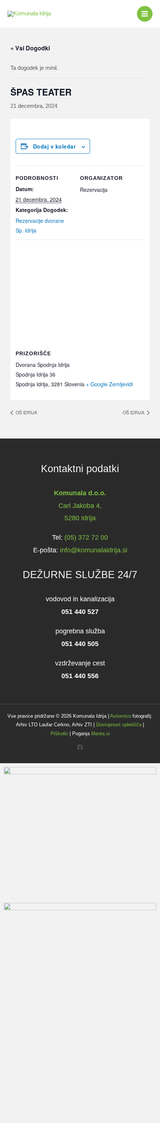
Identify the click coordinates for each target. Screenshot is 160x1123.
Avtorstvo (120, 716)
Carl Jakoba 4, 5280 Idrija (80, 505)
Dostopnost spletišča (118, 724)
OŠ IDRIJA (26, 412)
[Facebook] (80, 747)
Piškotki (59, 733)
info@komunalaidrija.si (93, 550)
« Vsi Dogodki (30, 48)
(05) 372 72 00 (86, 537)
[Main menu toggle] (145, 14)
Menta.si (100, 733)
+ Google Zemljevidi (109, 384)
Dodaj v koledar (54, 146)
